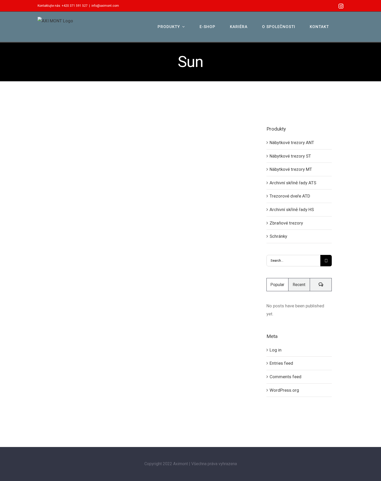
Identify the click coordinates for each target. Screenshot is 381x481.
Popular (277, 284)
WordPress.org (284, 390)
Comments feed (285, 376)
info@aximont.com (105, 6)
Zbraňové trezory (286, 223)
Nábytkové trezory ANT (292, 142)
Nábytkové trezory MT (291, 169)
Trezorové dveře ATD (290, 196)
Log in (275, 350)
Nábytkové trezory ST (290, 156)
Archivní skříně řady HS (292, 209)
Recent (299, 284)
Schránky (278, 236)
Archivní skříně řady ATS (293, 182)
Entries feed (281, 363)
